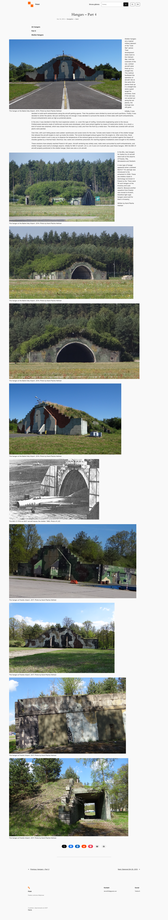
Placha (30, 910)
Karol (77, 19)
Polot (37, 4)
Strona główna (94, 4)
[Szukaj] (125, 4)
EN (138, 4)
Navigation (70, 19)
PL (132, 4)
